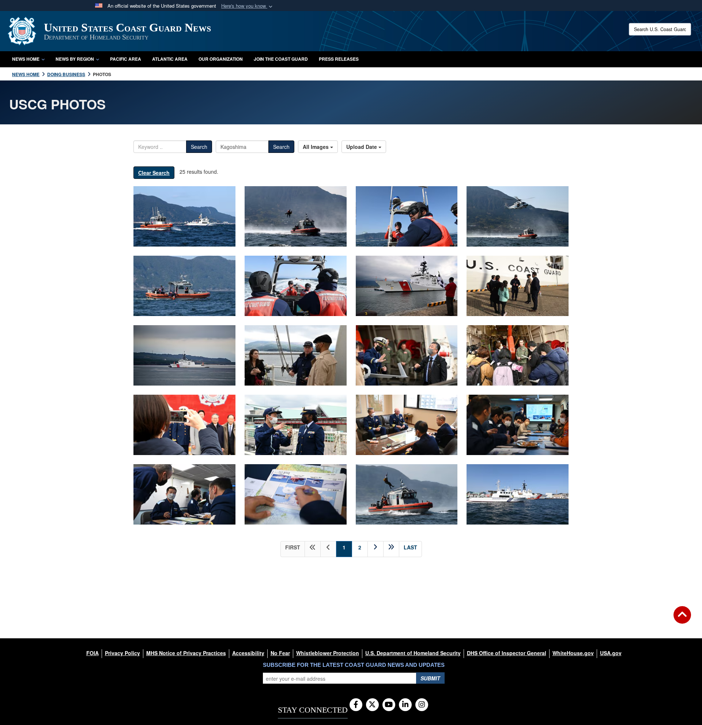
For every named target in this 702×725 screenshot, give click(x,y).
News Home (25, 59)
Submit (430, 678)
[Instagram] (421, 705)
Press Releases (339, 59)
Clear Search (154, 172)
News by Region (75, 59)
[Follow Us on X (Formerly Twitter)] (372, 705)
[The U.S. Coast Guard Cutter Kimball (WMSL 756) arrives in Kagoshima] (407, 286)
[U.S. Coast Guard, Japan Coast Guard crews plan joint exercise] (296, 494)
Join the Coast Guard (281, 59)
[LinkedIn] (405, 705)
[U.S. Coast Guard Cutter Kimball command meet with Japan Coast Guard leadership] (407, 425)
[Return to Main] (682, 619)
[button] (247, 6)
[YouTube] (388, 705)
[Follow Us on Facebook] (356, 705)
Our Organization (221, 59)
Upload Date (362, 146)
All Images (316, 146)
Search (199, 146)
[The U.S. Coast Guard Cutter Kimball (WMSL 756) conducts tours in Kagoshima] (407, 355)
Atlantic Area (170, 59)
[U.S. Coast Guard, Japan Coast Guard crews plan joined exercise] (518, 425)
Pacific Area (125, 59)
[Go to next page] (375, 549)
